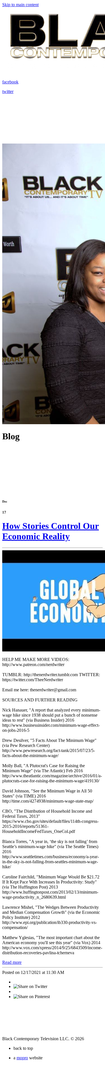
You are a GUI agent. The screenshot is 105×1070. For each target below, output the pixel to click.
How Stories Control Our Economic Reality (50, 531)
